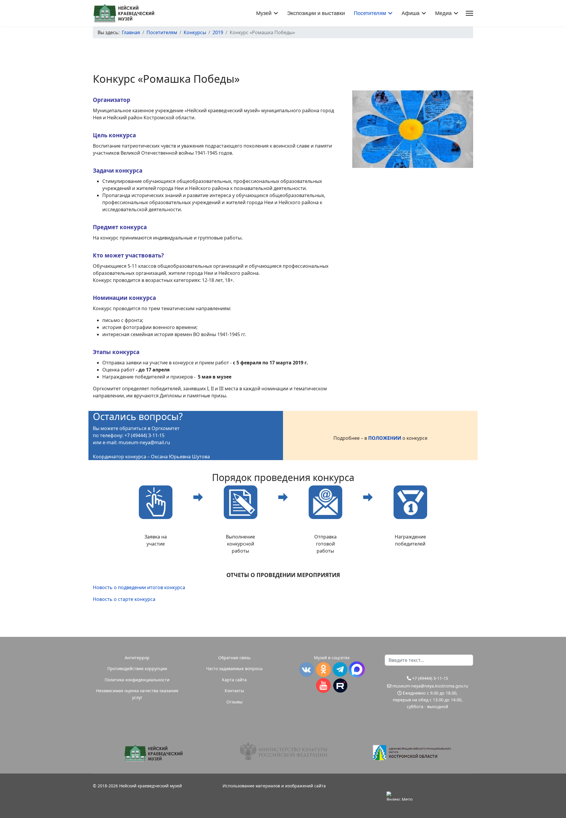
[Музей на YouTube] (323, 685)
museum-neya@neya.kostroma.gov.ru (430, 686)
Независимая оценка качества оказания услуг (137, 694)
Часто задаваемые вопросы (234, 668)
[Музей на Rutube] (340, 685)
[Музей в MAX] (357, 669)
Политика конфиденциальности (137, 680)
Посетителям (370, 13)
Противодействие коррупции (137, 668)
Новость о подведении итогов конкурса (139, 587)
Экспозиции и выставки (316, 13)
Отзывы (234, 702)
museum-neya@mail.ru (144, 442)
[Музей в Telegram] (340, 669)
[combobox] (429, 660)
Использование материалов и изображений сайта (274, 786)
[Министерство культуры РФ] (283, 751)
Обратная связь (234, 657)
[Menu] (469, 13)
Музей (264, 13)
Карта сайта (234, 680)
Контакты (234, 690)
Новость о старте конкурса (124, 599)
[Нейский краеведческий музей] (153, 753)
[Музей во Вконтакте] (306, 669)
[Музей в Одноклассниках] (323, 669)
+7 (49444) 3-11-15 (430, 678)
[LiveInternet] (426, 796)
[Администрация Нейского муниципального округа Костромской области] (412, 752)
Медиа (443, 13)
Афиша (410, 13)
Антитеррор (137, 657)
